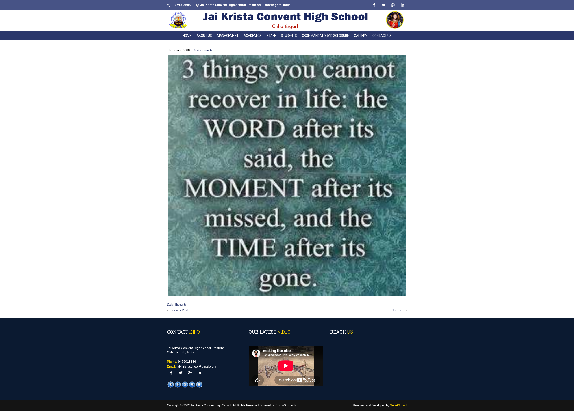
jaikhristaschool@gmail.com (196, 366)
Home (187, 35)
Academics (252, 35)
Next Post (397, 310)
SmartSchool (398, 405)
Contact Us (381, 35)
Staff (271, 35)
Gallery (360, 35)
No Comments (203, 50)
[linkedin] (402, 5)
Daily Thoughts (177, 304)
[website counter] (185, 384)
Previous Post (179, 310)
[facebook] (374, 5)
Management (228, 35)
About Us (204, 35)
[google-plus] (393, 5)
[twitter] (383, 5)
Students (289, 35)
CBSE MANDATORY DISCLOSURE (325, 35)
